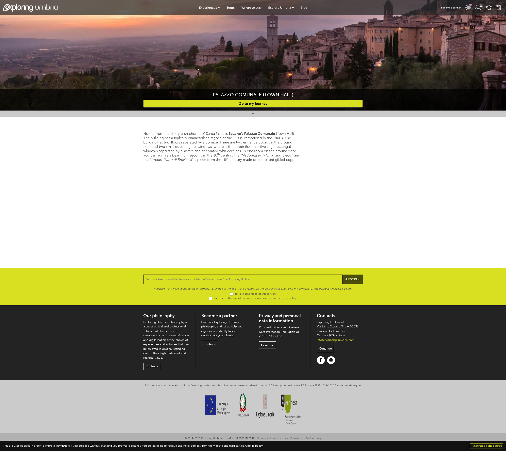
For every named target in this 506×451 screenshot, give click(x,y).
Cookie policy (313, 438)
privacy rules (272, 288)
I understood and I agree (486, 445)
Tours (231, 7)
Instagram (331, 360)
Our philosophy (159, 315)
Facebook (321, 360)
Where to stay (251, 7)
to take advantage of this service (255, 293)
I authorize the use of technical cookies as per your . (255, 298)
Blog (304, 7)
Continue (151, 366)
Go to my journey (253, 103)
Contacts (326, 315)
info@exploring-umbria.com (336, 340)
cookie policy (287, 298)
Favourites (489, 7)
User (478, 7)
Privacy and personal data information (280, 318)
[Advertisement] (337, 190)
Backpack (498, 7)
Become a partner (451, 7)
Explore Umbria (279, 7)
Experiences (208, 7)
